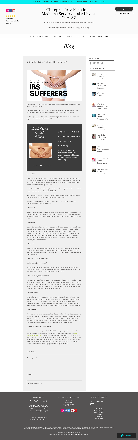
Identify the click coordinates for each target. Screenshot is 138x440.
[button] (133, 1)
